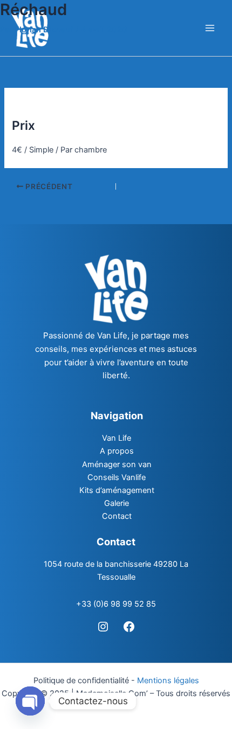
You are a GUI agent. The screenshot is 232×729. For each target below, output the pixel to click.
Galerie (116, 503)
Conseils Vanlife (116, 477)
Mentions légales (168, 680)
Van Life (116, 438)
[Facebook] (128, 626)
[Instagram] (103, 626)
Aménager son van (117, 464)
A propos (117, 451)
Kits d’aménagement (116, 490)
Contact (117, 516)
